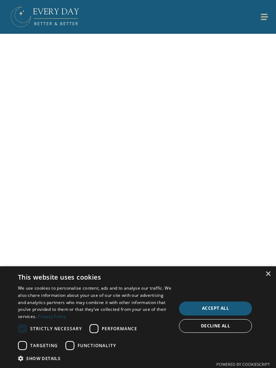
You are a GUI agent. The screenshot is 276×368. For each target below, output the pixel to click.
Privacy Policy (52, 316)
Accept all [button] (215, 308)
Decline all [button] (215, 326)
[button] (95, 358)
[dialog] (138, 317)
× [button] (268, 274)
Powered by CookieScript (243, 364)
